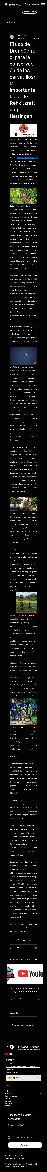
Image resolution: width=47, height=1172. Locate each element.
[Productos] (40, 1093)
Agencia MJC (16, 1164)
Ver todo (34, 959)
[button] (32, 4)
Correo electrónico (16, 1125)
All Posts (11, 22)
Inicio (7, 1091)
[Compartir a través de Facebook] (11, 940)
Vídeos (7, 1106)
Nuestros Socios (11, 1096)
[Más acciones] (35, 36)
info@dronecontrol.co (15, 1064)
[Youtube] (6, 1053)
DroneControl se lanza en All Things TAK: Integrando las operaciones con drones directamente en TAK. (24, 990)
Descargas (9, 1103)
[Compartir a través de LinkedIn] (23, 940)
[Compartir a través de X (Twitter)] (17, 940)
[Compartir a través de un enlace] (30, 940)
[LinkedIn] (10, 1053)
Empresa (8, 1098)
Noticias (8, 1101)
